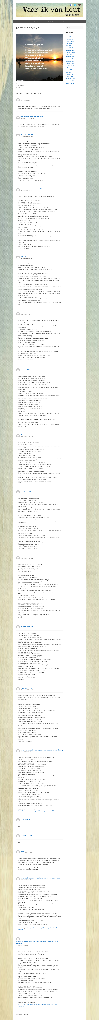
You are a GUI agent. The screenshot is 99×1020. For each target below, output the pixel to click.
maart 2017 (69, 74)
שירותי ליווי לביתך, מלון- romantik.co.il (32, 117)
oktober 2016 (70, 83)
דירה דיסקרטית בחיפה (27, 134)
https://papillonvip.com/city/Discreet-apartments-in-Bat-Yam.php (41, 878)
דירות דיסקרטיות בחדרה (27, 688)
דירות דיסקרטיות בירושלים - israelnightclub (33, 189)
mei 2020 (69, 37)
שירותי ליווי (24, 313)
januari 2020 (70, 41)
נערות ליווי (23, 256)
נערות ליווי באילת (25, 369)
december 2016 (70, 78)
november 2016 (70, 81)
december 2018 (70, 50)
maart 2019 (69, 48)
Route (18, 87)
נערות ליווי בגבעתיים (26, 835)
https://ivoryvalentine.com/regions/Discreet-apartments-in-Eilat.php (42, 750)
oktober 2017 (70, 65)
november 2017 (70, 63)
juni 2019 (69, 43)
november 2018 (70, 52)
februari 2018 (70, 56)
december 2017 (70, 61)
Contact (63, 22)
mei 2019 (69, 45)
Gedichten (36, 22)
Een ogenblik (20, 85)
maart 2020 (69, 39)
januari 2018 (70, 59)
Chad (22, 851)
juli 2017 (68, 68)
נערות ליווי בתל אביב (26, 491)
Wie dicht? (50, 22)
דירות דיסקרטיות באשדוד (28, 626)
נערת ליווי (23, 99)
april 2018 (69, 54)
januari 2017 (70, 76)
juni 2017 (69, 70)
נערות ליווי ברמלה (25, 819)
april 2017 (69, 72)
